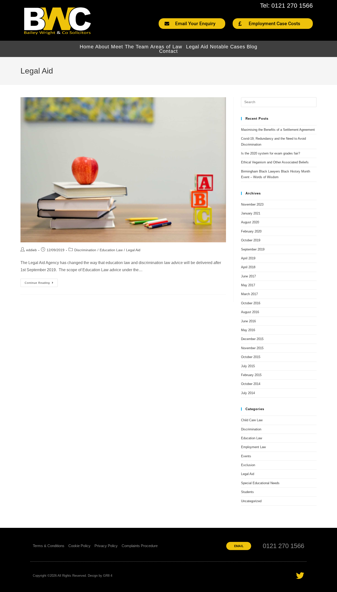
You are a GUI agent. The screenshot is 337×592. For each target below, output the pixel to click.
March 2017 (249, 294)
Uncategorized (251, 501)
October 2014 (250, 384)
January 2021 (250, 213)
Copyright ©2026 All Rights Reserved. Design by (68, 575)
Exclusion (248, 465)
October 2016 (250, 303)
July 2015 (248, 366)
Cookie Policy (79, 546)
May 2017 (248, 285)
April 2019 (248, 258)
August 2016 (250, 312)
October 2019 (250, 240)
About (102, 46)
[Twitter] (300, 576)
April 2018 (248, 267)
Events (246, 456)
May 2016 (248, 330)
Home (87, 46)
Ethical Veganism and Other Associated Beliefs (275, 162)
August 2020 (250, 222)
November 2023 (252, 204)
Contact (168, 51)
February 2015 (251, 375)
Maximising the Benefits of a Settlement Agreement (278, 130)
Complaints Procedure (140, 546)
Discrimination (85, 250)
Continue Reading (41, 281)
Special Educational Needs (260, 483)
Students (247, 492)
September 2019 (252, 249)
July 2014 (248, 393)
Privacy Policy (106, 546)
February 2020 (251, 231)
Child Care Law (251, 420)
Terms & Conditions (48, 546)
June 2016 (248, 321)
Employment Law (253, 447)
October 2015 (250, 357)
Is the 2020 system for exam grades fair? (270, 153)
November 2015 (252, 348)
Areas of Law (166, 46)
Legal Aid (197, 46)
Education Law (111, 250)
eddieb (31, 250)
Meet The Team (130, 46)
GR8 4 (107, 575)
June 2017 (248, 276)
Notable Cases (227, 46)
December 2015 (252, 339)
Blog (252, 46)
